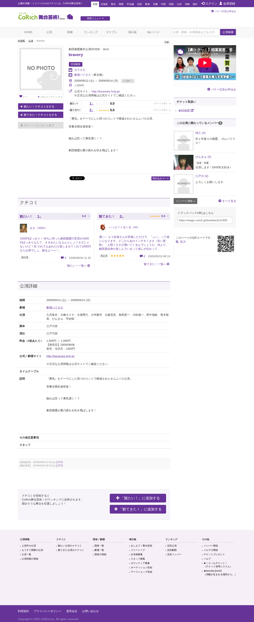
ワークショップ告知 (141, 571)
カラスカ (79, 69)
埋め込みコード (160, 178)
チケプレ (111, 32)
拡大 (183, 241)
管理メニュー (94, 18)
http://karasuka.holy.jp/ (106, 91)
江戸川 (59, 462)
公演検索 (228, 32)
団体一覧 (99, 545)
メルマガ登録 (211, 550)
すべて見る (229, 201)
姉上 (200, 132)
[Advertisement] (127, 592)
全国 (95, 4)
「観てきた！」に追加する (140, 509)
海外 (195, 4)
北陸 (139, 4)
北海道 (104, 4)
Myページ (153, 32)
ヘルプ (207, 558)
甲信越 (130, 4)
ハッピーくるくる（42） (124, 227)
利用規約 (23, 611)
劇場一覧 (99, 550)
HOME (28, 32)
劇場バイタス (82, 74)
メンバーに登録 (184, 201)
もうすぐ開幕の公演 (32, 550)
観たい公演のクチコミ (70, 545)
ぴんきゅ (203, 156)
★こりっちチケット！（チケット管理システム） (218, 565)
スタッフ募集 (138, 558)
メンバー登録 (211, 545)
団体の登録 (100, 554)
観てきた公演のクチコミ (71, 550)
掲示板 (132, 32)
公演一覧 (26, 554)
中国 (163, 4)
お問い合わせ (90, 611)
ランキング (91, 32)
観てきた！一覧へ (155, 264)
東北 (113, 4)
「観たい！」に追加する (140, 498)
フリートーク (138, 550)
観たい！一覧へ (77, 265)
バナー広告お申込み (225, 11)
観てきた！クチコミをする (40, 114)
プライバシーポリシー (48, 611)
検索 (70, 32)
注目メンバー (174, 554)
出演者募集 (137, 554)
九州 (179, 4)
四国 (171, 4)
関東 (121, 4)
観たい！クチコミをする (39, 106)
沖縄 (187, 4)
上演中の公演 (29, 545)
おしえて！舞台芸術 (141, 545)
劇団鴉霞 (184, 110)
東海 (147, 4)
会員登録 (229, 3)
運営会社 (71, 611)
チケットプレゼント (214, 554)
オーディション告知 (141, 567)
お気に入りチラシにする (51, 97)
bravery (76, 55)
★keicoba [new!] (220, 572)
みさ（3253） (38, 228)
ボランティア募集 (140, 563)
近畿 (155, 4)
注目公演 (172, 545)
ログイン (211, 3)
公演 (49, 32)
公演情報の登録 (30, 558)
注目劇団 (172, 550)
